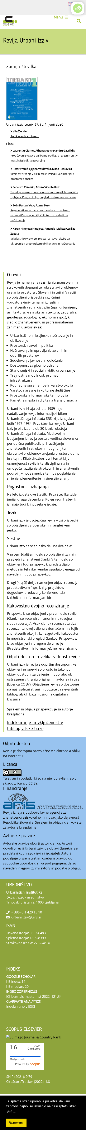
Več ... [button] (11, 1112)
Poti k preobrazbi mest (24, 136)
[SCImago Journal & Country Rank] (33, 1037)
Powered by (22, 1064)
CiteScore (34, 1047)
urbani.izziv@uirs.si (26, 917)
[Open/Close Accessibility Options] (77, 8)
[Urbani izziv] (10, 21)
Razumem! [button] (16, 1122)
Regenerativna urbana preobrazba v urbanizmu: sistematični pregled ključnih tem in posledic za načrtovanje (40, 215)
